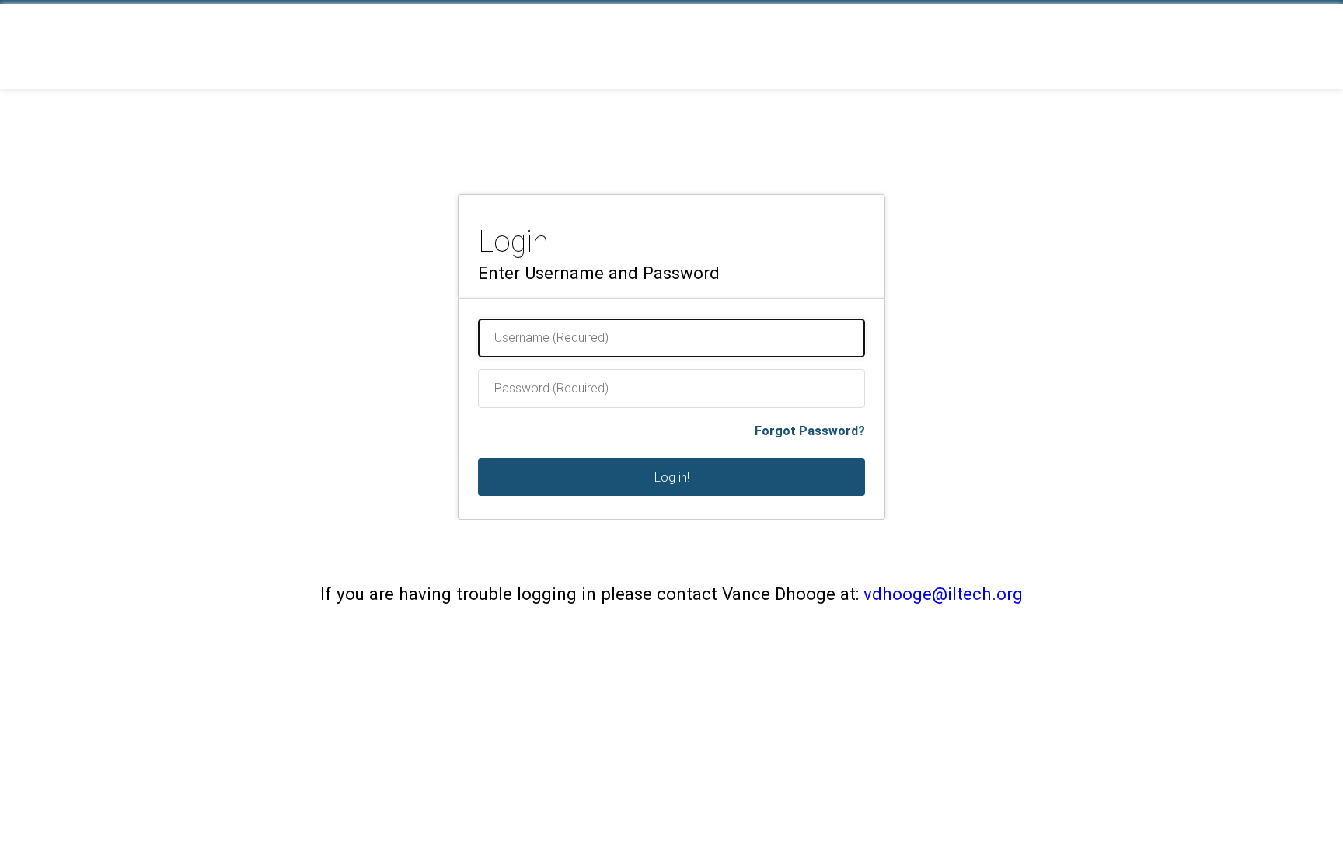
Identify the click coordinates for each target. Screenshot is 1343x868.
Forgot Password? (810, 431)
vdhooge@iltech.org (943, 594)
